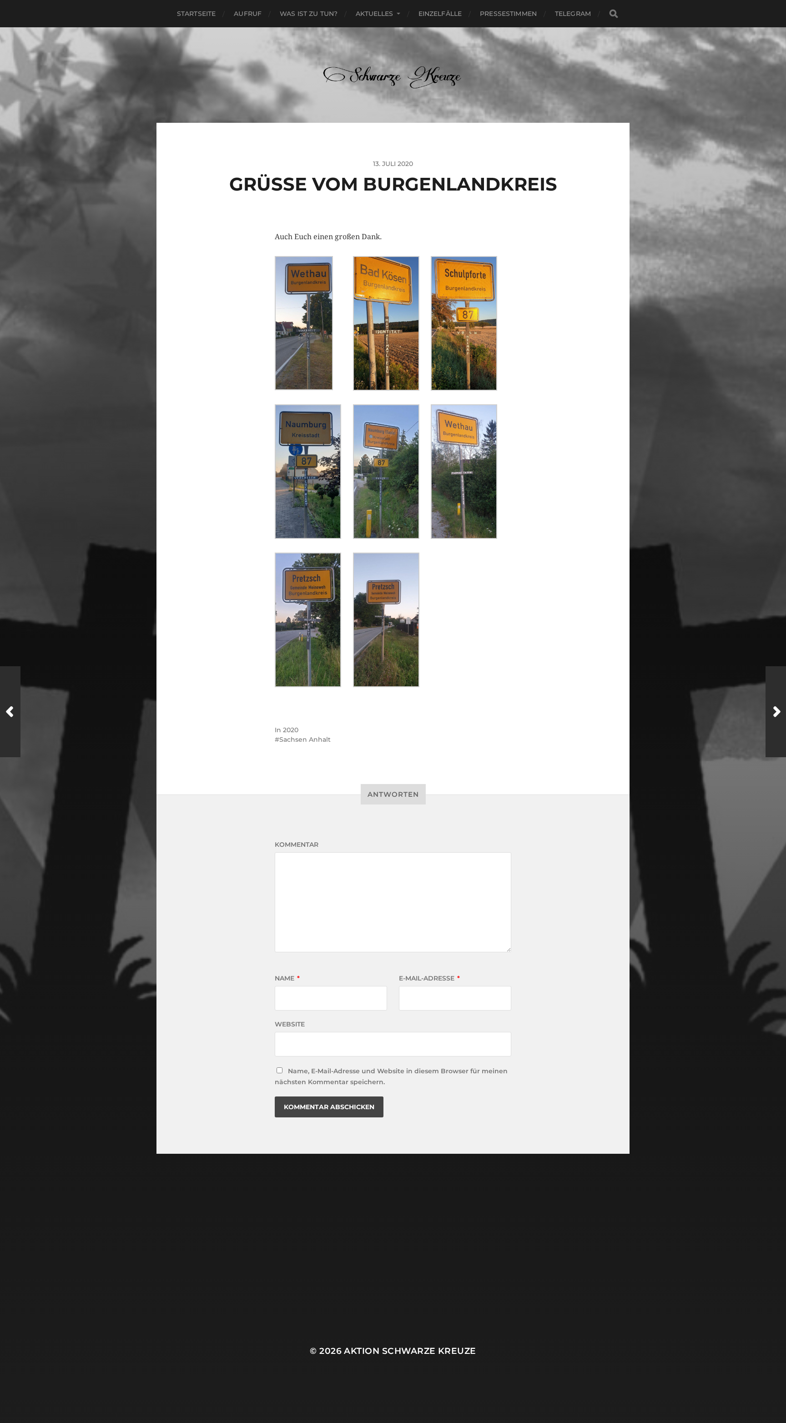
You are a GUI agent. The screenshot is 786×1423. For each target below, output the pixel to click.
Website (290, 1024)
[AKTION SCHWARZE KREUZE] (393, 75)
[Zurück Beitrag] (10, 711)
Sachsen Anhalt (305, 739)
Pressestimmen (508, 14)
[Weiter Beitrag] (776, 711)
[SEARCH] (613, 14)
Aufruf (248, 14)
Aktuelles (374, 14)
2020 (290, 730)
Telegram (573, 14)
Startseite (196, 14)
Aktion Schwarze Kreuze (410, 1351)
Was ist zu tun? (309, 14)
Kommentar (296, 844)
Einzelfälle (440, 14)
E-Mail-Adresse (429, 978)
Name (287, 978)
